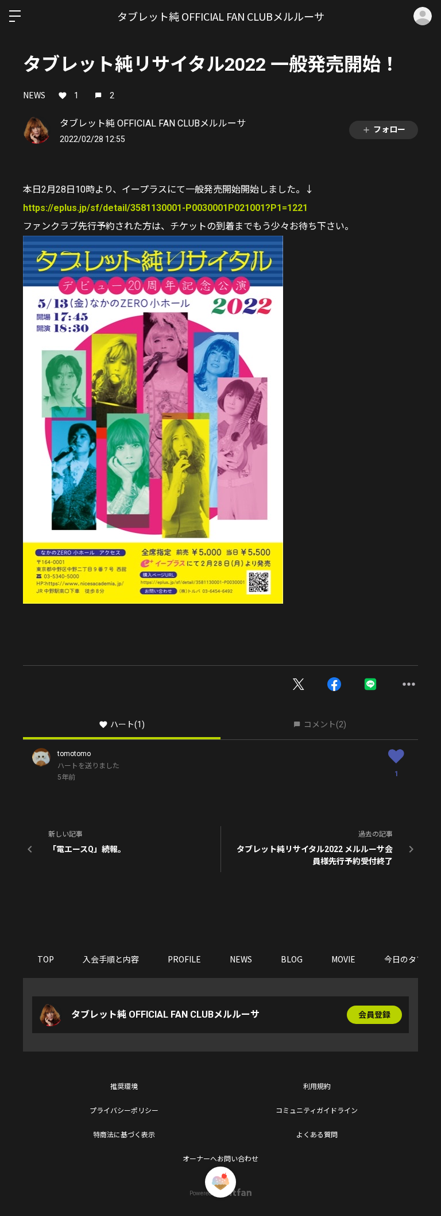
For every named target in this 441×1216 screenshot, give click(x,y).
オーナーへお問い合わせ (220, 1159)
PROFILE (184, 959)
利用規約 (317, 1087)
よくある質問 (317, 1135)
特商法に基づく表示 (124, 1135)
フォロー (389, 129)
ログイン (422, 16)
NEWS (34, 95)
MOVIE (343, 959)
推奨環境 (124, 1087)
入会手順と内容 (111, 959)
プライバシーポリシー (124, 1111)
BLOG (292, 959)
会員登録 (374, 1014)
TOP (45, 959)
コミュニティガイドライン (317, 1111)
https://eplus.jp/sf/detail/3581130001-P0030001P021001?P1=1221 (165, 207)
